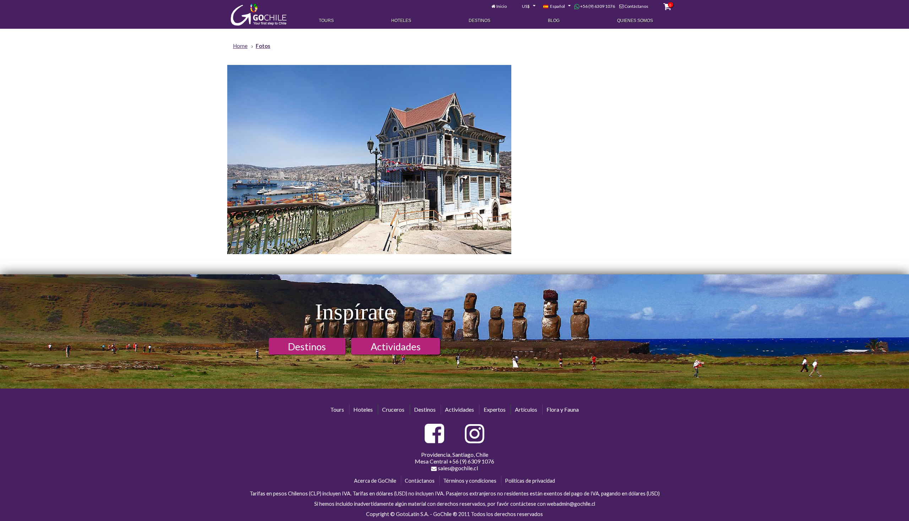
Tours (326, 20)
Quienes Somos (635, 20)
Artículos (526, 409)
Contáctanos (636, 6)
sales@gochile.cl (457, 468)
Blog (554, 20)
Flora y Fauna (562, 409)
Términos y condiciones (469, 481)
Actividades (396, 346)
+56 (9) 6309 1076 (597, 6)
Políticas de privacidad (530, 481)
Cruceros (393, 409)
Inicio (501, 6)
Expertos (495, 409)
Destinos (479, 20)
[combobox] (525, 6)
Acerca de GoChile (375, 481)
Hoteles (401, 20)
